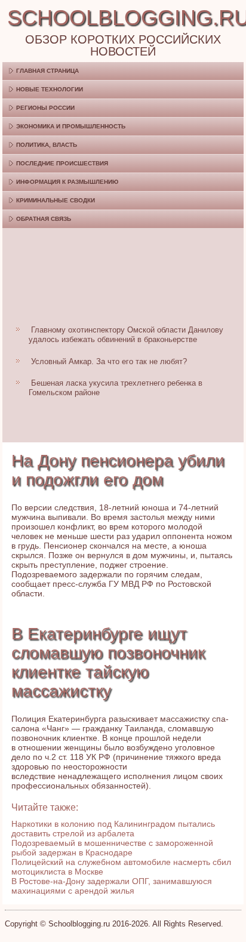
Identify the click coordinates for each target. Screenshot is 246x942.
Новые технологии (49, 89)
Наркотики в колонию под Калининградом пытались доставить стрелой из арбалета (113, 828)
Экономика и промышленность (70, 126)
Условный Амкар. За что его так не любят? (109, 361)
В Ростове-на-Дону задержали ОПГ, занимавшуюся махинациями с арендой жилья (111, 885)
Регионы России (45, 107)
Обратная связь (43, 219)
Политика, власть (46, 144)
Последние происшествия (62, 163)
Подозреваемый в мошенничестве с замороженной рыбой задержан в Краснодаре (112, 847)
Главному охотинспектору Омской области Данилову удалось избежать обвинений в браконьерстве (126, 334)
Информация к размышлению (67, 181)
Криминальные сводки (55, 200)
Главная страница (47, 70)
